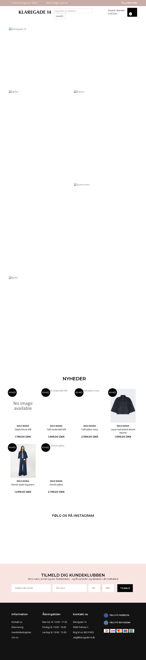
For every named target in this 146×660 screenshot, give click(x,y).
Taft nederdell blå (56, 429)
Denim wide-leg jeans (23, 484)
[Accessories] (105, 228)
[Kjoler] (40, 321)
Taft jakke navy (89, 429)
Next (130, 59)
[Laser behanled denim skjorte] (123, 405)
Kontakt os (17, 622)
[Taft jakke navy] (89, 405)
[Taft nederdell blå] (56, 405)
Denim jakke (56, 484)
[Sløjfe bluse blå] (23, 405)
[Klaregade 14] (28, 12)
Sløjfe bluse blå (23, 429)
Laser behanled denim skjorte (123, 431)
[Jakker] (40, 135)
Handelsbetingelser (21, 632)
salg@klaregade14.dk (84, 637)
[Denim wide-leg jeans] (23, 460)
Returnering (17, 627)
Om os (15, 637)
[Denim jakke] (56, 460)
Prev (15, 59)
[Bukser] (105, 135)
